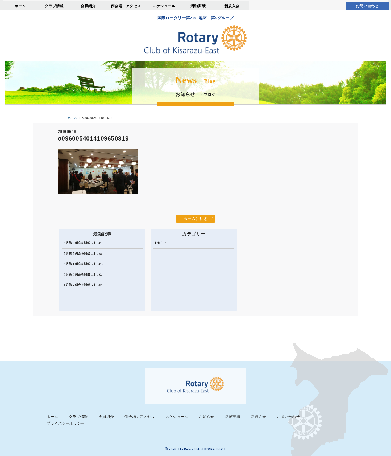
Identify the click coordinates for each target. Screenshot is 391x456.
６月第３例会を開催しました (82, 242)
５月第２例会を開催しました (82, 284)
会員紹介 (88, 6)
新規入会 (232, 6)
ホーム (20, 6)
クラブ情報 (54, 6)
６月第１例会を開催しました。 (84, 263)
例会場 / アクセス (126, 6)
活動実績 (198, 6)
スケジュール (163, 6)
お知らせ (161, 242)
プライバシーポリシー (66, 423)
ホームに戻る (195, 218)
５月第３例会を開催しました (82, 274)
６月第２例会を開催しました (82, 253)
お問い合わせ (367, 6)
